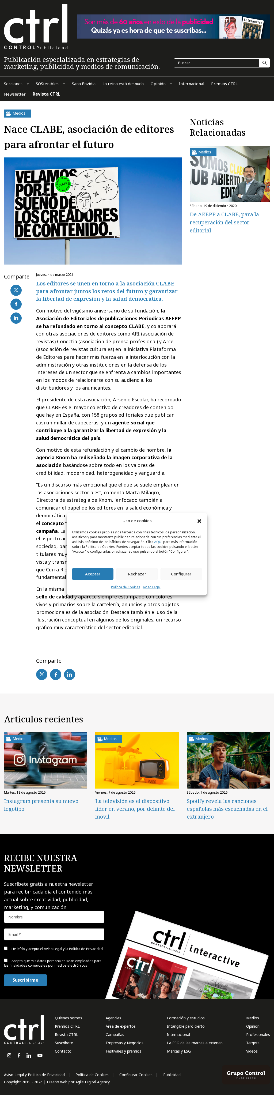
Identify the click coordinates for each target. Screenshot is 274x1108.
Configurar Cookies (136, 1074)
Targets (253, 1042)
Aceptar (92, 574)
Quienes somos (68, 1017)
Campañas (115, 1034)
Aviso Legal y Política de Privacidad (34, 1074)
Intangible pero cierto (186, 1026)
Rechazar (137, 574)
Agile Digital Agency (92, 1081)
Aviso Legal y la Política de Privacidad (73, 948)
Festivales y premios (123, 1051)
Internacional (178, 1034)
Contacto (63, 1051)
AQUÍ (158, 542)
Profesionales (258, 1034)
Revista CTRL (66, 1034)
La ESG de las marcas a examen (195, 1042)
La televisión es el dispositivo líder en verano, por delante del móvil (135, 808)
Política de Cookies (125, 587)
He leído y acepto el (57, 948)
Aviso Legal (152, 587)
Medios (252, 1017)
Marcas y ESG (179, 1051)
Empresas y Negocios (124, 1042)
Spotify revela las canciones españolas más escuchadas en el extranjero (227, 808)
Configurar (181, 574)
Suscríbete (64, 1042)
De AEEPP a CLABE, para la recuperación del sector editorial (224, 222)
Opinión (253, 1026)
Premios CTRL (67, 1026)
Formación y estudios (186, 1017)
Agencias (113, 1017)
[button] (199, 520)
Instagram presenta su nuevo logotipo (41, 804)
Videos (252, 1051)
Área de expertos (121, 1026)
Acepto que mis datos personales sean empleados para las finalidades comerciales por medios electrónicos (52, 963)
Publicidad (172, 1074)
